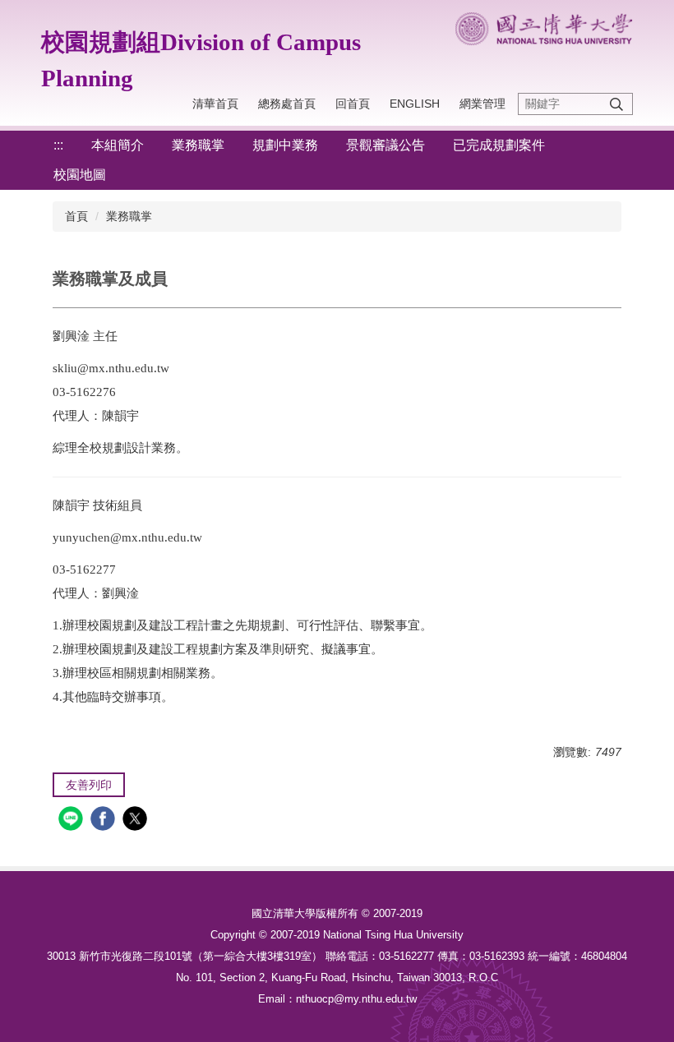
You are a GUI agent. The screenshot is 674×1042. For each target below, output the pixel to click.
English (415, 103)
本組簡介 (117, 145)
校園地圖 (79, 175)
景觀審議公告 (385, 145)
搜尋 (616, 104)
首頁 (76, 216)
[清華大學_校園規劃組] (544, 29)
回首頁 (352, 103)
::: (58, 145)
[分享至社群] (72, 820)
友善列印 (89, 784)
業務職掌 (198, 145)
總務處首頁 (287, 103)
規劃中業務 (285, 145)
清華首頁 (215, 103)
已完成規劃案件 (499, 145)
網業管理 (482, 103)
